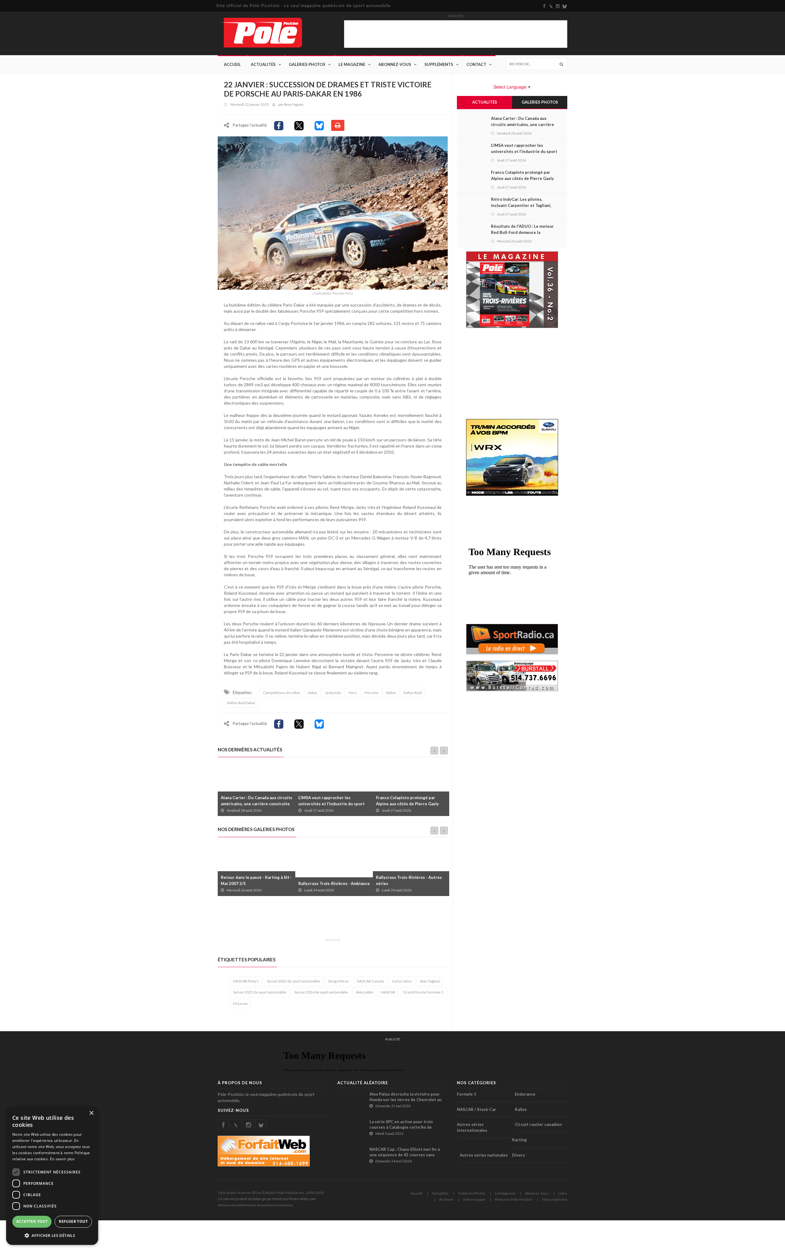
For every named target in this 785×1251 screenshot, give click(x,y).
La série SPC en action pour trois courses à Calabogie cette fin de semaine (401, 1127)
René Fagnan (293, 104)
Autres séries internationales (472, 1127)
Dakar (312, 692)
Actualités (263, 64)
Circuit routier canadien (538, 1124)
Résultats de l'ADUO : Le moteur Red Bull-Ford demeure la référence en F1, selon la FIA (522, 232)
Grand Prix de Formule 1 (423, 992)
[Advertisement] (329, 920)
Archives (446, 1199)
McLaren (240, 1003)
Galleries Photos (471, 1193)
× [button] (91, 1113)
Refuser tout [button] (73, 1221)
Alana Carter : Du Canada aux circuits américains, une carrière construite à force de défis (522, 124)
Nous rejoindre (554, 1199)
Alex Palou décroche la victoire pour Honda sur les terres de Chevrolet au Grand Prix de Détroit (406, 1100)
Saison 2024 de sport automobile (321, 992)
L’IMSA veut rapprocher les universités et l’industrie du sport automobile (254, 803)
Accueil (232, 64)
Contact (476, 64)
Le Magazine (352, 64)
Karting (519, 1139)
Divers (518, 1155)
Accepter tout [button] (32, 1221)
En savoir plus (62, 1158)
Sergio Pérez (338, 981)
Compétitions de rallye (281, 692)
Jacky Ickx (333, 692)
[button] (52, 1235)
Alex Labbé (364, 992)
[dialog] (52, 1176)
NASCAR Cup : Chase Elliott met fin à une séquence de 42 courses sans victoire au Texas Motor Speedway (405, 1155)
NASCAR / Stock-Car (476, 1109)
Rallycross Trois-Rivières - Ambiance (256, 883)
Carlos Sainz (402, 981)
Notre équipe (474, 1199)
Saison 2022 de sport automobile (259, 992)
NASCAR (388, 992)
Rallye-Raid (413, 692)
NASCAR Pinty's (246, 981)
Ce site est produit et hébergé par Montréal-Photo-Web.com (267, 1198)
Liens (562, 1193)
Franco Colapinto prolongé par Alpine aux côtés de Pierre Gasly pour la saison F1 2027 (329, 803)
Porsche (371, 692)
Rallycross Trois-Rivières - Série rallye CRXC (407, 880)
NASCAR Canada (370, 981)
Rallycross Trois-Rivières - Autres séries (331, 880)
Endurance (525, 1094)
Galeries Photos (307, 64)
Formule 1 (466, 1094)
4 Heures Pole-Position (514, 1199)
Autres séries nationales (484, 1155)
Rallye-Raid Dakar (241, 702)
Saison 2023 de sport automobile (293, 981)
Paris (353, 692)
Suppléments (438, 64)
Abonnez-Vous (394, 64)
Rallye (391, 692)
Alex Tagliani (430, 981)
